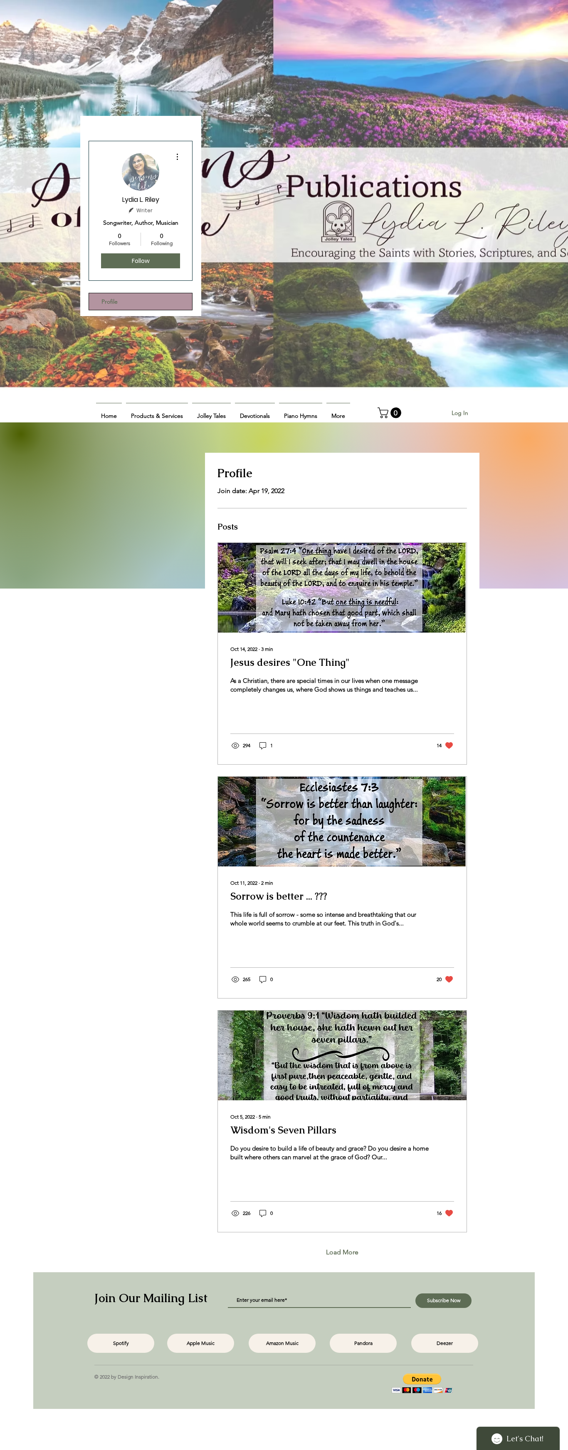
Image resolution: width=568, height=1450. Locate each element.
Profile (109, 301)
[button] (157, 412)
